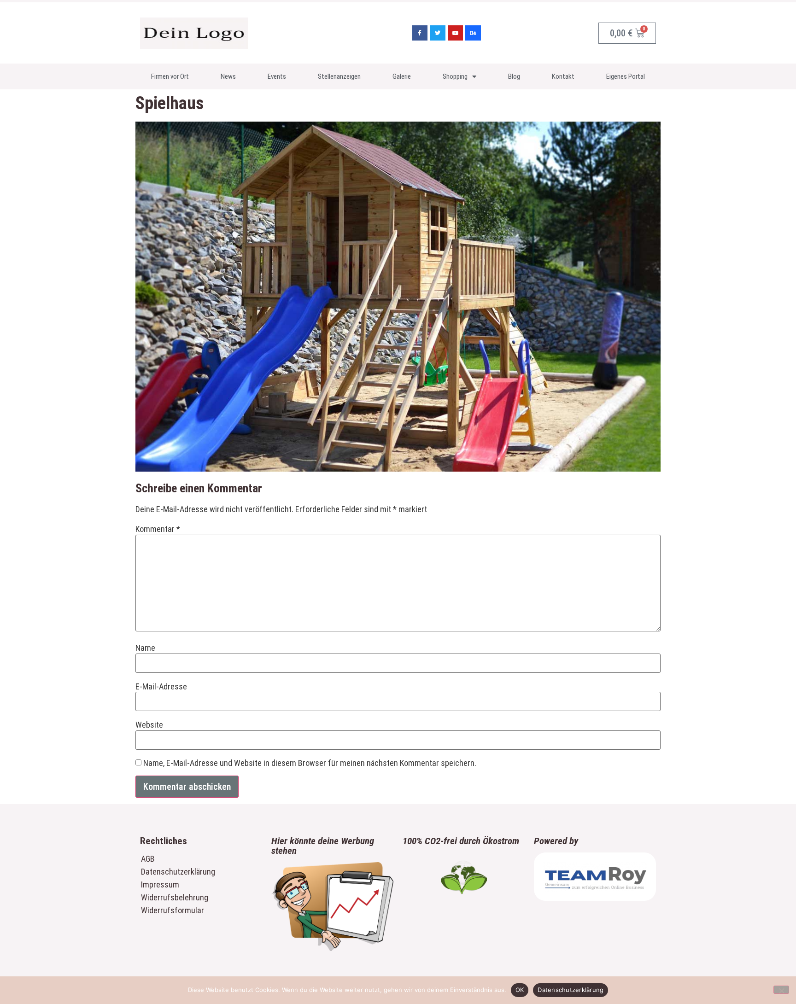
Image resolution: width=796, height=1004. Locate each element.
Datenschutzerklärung (178, 871)
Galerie (401, 76)
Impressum (160, 884)
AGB (148, 859)
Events (277, 76)
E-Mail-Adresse (161, 687)
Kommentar (157, 529)
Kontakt (563, 76)
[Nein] (781, 990)
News (228, 76)
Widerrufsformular (172, 910)
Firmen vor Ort (170, 76)
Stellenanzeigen (339, 76)
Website (149, 725)
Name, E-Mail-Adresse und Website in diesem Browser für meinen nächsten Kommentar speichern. (309, 763)
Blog (514, 76)
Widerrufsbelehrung (174, 897)
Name (145, 648)
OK (519, 989)
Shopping (455, 76)
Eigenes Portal (625, 76)
